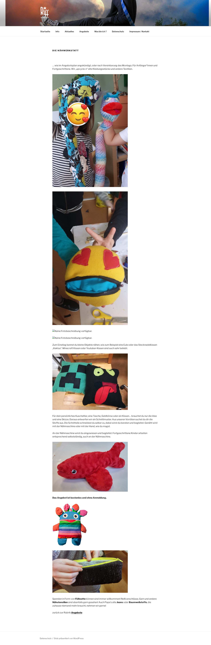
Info (57, 31)
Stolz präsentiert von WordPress (69, 638)
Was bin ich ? (100, 31)
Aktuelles (69, 31)
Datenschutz (118, 31)
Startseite (45, 31)
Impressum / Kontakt (139, 31)
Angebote (84, 31)
